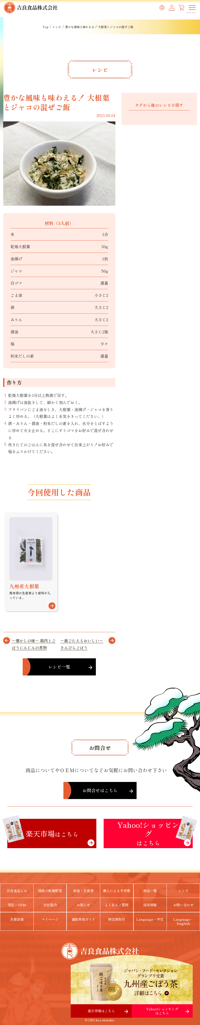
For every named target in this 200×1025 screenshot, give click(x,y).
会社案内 (50, 904)
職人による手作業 (116, 890)
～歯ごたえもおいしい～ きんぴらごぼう (81, 644)
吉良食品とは (17, 890)
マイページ (50, 919)
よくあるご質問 (117, 904)
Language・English (183, 921)
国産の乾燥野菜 (50, 890)
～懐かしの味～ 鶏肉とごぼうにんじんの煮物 (34, 644)
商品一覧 (150, 890)
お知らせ (83, 904)
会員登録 (17, 919)
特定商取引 (116, 919)
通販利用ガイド (83, 919)
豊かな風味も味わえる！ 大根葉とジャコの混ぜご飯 (99, 27)
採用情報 (150, 904)
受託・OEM (17, 904)
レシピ (56, 27)
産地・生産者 (83, 890)
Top (45, 27)
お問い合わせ (183, 904)
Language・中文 (150, 919)
